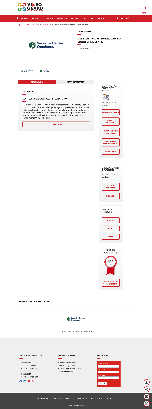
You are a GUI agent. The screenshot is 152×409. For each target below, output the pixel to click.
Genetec (35, 18)
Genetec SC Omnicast (31, 25)
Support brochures (111, 121)
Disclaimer (93, 398)
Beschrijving (37, 82)
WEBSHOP (25, 18)
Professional (46, 25)
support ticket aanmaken (111, 132)
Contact (102, 18)
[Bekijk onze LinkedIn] (25, 381)
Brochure (57, 124)
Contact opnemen (110, 112)
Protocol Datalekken (107, 398)
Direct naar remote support (110, 142)
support (74, 18)
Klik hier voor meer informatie (110, 282)
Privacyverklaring (44, 398)
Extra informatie (75, 82)
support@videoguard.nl (67, 363)
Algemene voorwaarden (62, 398)
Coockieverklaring (80, 398)
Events (84, 18)
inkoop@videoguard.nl (67, 371)
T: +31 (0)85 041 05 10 (28, 368)
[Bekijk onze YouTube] (29, 381)
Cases (110, 237)
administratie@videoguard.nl (69, 368)
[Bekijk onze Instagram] (33, 381)
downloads (110, 152)
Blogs (110, 228)
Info (93, 18)
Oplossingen (48, 18)
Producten (62, 18)
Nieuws (110, 220)
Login (138, 8)
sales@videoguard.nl (66, 365)
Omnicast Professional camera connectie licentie (76, 331)
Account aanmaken (111, 186)
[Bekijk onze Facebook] (21, 381)
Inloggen (110, 196)
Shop (18, 25)
